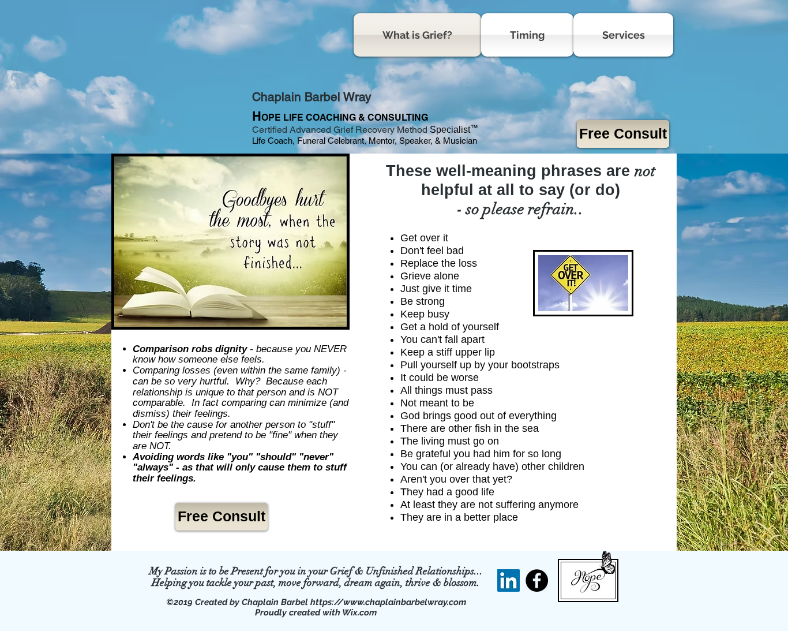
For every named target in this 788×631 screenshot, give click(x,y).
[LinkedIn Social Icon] (508, 580)
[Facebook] (537, 580)
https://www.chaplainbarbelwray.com (388, 602)
